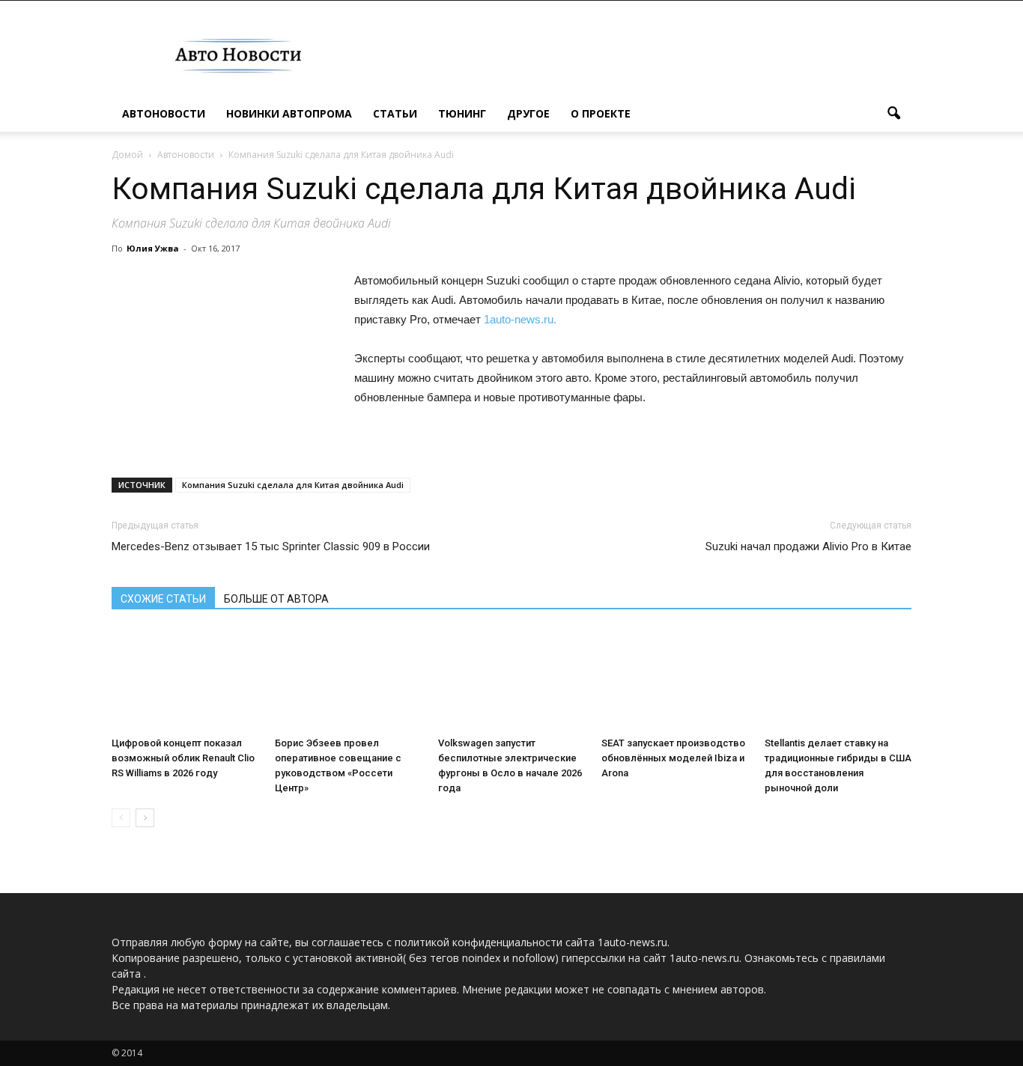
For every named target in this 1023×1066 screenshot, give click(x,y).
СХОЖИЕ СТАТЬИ (163, 599)
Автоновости (163, 113)
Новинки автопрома (289, 113)
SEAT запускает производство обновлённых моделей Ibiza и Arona (673, 758)
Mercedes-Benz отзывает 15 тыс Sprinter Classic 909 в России (271, 546)
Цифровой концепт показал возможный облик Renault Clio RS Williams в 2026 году (183, 758)
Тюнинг (462, 113)
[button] (893, 114)
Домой (127, 154)
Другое (528, 113)
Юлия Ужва (153, 248)
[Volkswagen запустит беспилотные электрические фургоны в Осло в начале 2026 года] (511, 680)
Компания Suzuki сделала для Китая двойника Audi (293, 484)
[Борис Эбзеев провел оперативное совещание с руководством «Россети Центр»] (348, 680)
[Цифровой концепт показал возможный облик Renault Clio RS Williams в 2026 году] (185, 680)
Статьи (395, 113)
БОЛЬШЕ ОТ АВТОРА (276, 599)
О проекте (601, 113)
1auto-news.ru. (520, 319)
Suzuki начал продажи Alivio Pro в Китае (808, 546)
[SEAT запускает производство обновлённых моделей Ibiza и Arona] (674, 680)
